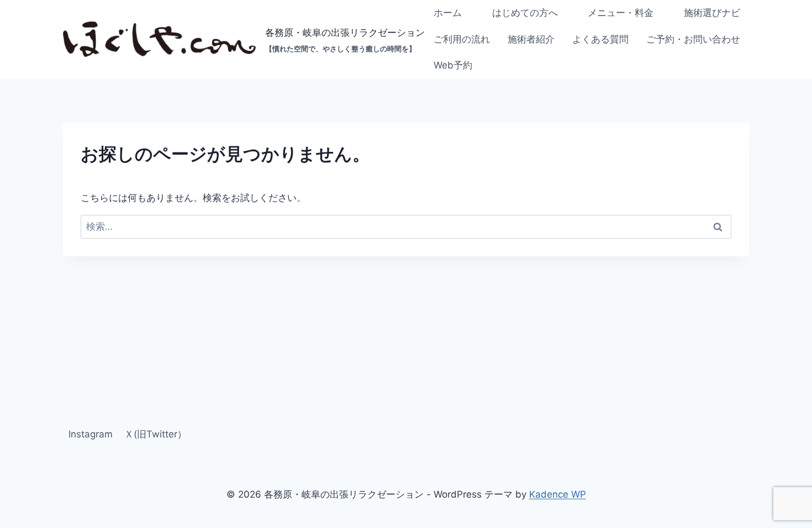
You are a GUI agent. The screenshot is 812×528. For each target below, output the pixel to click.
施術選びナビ (712, 12)
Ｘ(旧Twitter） (155, 434)
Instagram (90, 434)
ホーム (448, 12)
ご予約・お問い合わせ (693, 39)
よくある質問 (600, 39)
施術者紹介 (531, 39)
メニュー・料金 (620, 12)
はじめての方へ (525, 12)
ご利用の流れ (462, 39)
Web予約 (453, 65)
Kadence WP (557, 494)
